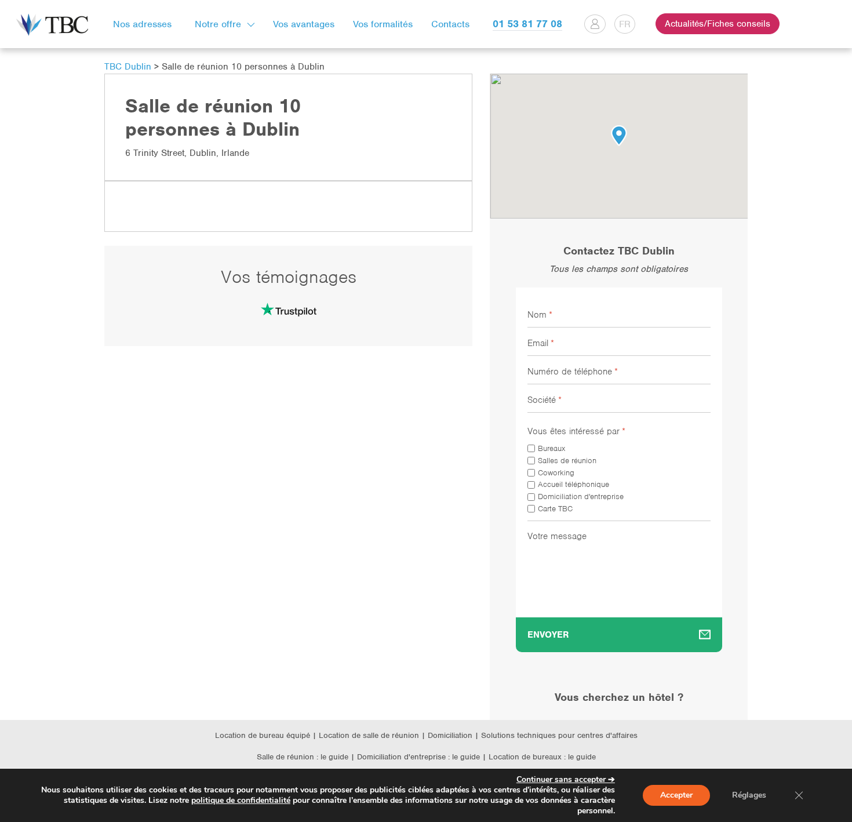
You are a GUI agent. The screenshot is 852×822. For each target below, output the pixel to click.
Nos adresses (142, 24)
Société (544, 400)
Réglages (749, 795)
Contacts (450, 24)
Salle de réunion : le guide (302, 757)
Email (540, 343)
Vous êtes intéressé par (576, 431)
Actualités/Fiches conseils (717, 24)
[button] (619, 135)
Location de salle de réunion (369, 735)
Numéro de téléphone (572, 371)
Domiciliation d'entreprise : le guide (418, 757)
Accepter (676, 795)
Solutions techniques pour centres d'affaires (559, 735)
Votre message (557, 536)
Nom (539, 315)
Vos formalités (383, 24)
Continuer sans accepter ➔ (565, 779)
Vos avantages (303, 24)
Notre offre (218, 24)
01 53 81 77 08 (527, 23)
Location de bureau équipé (262, 735)
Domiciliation (450, 735)
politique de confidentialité (240, 800)
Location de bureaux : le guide (542, 757)
